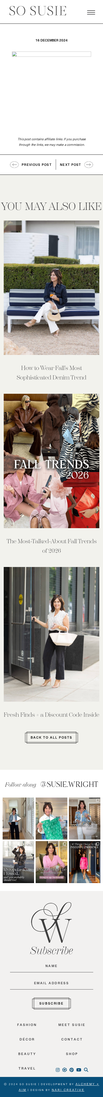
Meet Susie (72, 1026)
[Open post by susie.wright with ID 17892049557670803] (84, 819)
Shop (72, 1055)
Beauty (27, 1055)
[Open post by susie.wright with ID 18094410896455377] (18, 819)
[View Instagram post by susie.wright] (31, 801)
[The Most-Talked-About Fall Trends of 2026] (52, 461)
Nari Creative (68, 1091)
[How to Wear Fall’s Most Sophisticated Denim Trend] (52, 288)
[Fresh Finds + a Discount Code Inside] (52, 634)
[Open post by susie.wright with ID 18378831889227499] (84, 862)
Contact (72, 1041)
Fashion (27, 1026)
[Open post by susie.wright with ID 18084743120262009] (51, 862)
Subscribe (51, 1004)
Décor (27, 1041)
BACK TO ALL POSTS (51, 739)
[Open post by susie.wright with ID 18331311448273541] (51, 819)
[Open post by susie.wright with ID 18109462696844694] (18, 862)
